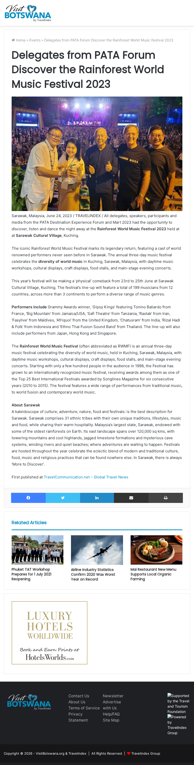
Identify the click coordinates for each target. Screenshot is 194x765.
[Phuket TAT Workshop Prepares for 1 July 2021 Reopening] (37, 550)
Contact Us (78, 695)
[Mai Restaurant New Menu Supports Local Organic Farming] (156, 550)
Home (20, 40)
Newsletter (113, 695)
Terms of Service (84, 708)
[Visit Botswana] (28, 13)
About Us (76, 702)
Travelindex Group (145, 753)
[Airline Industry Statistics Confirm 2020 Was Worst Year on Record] (97, 550)
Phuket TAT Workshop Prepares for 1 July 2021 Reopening (31, 574)
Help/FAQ (111, 714)
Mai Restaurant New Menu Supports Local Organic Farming (153, 574)
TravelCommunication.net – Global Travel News (85, 477)
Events (34, 40)
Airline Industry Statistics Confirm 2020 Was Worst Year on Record (93, 574)
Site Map (111, 720)
